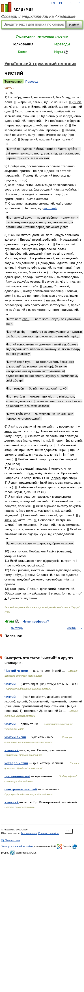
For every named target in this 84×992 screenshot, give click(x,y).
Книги (22, 52)
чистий (10, 684)
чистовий (50, 208)
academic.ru (17, 7)
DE (61, 3)
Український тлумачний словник (42, 36)
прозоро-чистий (17, 776)
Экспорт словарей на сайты (17, 846)
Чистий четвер (16, 670)
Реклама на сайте (48, 833)
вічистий (11, 750)
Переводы (61, 44)
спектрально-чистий (20, 789)
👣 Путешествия (10, 840)
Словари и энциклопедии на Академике (38, 16)
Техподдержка (29, 833)
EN (53, 3)
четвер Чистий (16, 763)
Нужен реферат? (36, 621)
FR (78, 3)
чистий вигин (15, 737)
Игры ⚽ (61, 52)
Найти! (74, 24)
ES (69, 3)
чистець (17, 628)
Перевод (31, 81)
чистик (71, 628)
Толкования (22, 44)
